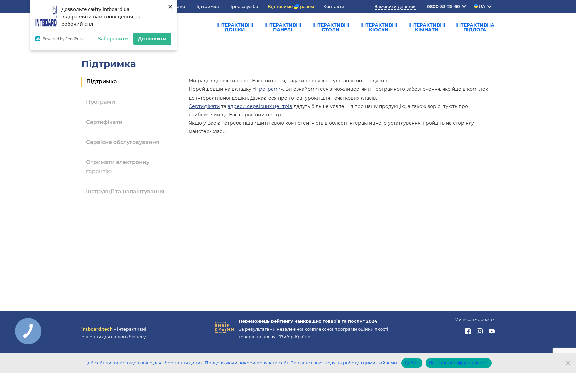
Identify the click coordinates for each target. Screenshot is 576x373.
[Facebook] (468, 332)
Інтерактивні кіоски (378, 27)
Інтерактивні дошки (234, 27)
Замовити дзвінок (395, 6)
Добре (412, 362)
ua (482, 6)
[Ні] (567, 363)
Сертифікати (104, 122)
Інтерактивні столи (330, 27)
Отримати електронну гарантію (117, 167)
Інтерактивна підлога (474, 27)
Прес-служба (243, 6)
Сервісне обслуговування (122, 142)
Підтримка (206, 6)
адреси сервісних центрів (260, 106)
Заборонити (113, 38)
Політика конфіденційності (458, 362)
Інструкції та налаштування (125, 191)
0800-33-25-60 (443, 6)
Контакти (333, 6)
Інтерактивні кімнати (426, 27)
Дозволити (152, 38)
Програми (100, 102)
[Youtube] (492, 332)
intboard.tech (97, 329)
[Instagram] (480, 332)
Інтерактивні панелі (282, 27)
